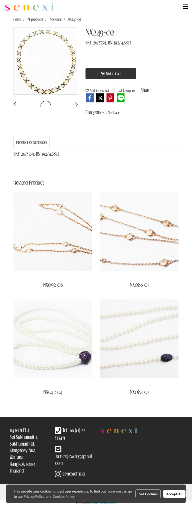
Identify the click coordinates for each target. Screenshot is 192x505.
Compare (128, 90)
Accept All (174, 494)
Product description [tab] (31, 142)
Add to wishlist (99, 90)
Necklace (114, 113)
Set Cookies (148, 494)
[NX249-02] (46, 61)
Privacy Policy (34, 496)
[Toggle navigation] (185, 6)
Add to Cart (113, 74)
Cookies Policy (63, 496)
